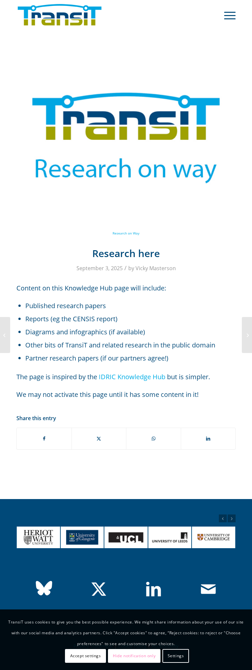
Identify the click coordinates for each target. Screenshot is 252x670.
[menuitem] (227, 15)
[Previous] (223, 518)
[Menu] (227, 15)
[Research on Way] (126, 143)
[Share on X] (99, 438)
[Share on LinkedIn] (208, 438)
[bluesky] (44, 588)
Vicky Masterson (156, 268)
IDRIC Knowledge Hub (132, 376)
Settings (176, 656)
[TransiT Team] (59, 15)
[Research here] (5, 335)
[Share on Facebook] (44, 438)
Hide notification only (134, 656)
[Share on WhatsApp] (153, 438)
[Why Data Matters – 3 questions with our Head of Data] (247, 335)
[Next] (232, 518)
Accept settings (85, 656)
